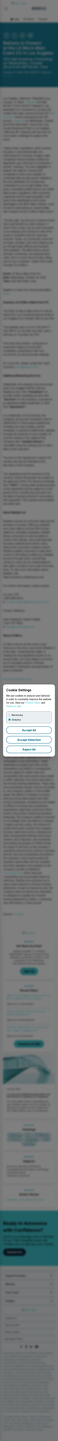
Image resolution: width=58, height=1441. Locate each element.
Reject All (29, 749)
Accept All (29, 730)
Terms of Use (13, 706)
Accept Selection (29, 739)
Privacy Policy (33, 702)
